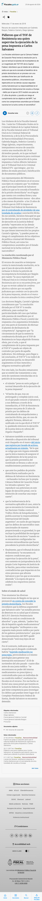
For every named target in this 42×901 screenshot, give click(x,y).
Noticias (25, 804)
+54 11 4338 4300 (21, 883)
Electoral (20, 799)
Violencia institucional (21, 817)
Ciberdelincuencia (26, 790)
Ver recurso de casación (15, 730)
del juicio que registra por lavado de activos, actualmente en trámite (22, 445)
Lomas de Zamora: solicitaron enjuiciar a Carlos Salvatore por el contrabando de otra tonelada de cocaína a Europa (20, 761)
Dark (27, 851)
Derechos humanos (28, 795)
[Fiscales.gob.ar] (7, 4)
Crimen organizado (13, 795)
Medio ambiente (15, 804)
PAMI (31, 804)
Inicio (6, 12)
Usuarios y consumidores (24, 813)
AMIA (11, 790)
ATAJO (16, 790)
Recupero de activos (14, 808)
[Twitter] (16, 836)
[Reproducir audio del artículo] (5, 113)
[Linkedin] (30, 836)
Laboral (28, 799)
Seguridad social (29, 808)
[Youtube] (21, 836)
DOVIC (13, 799)
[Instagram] (26, 836)
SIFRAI (11, 813)
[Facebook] (12, 836)
